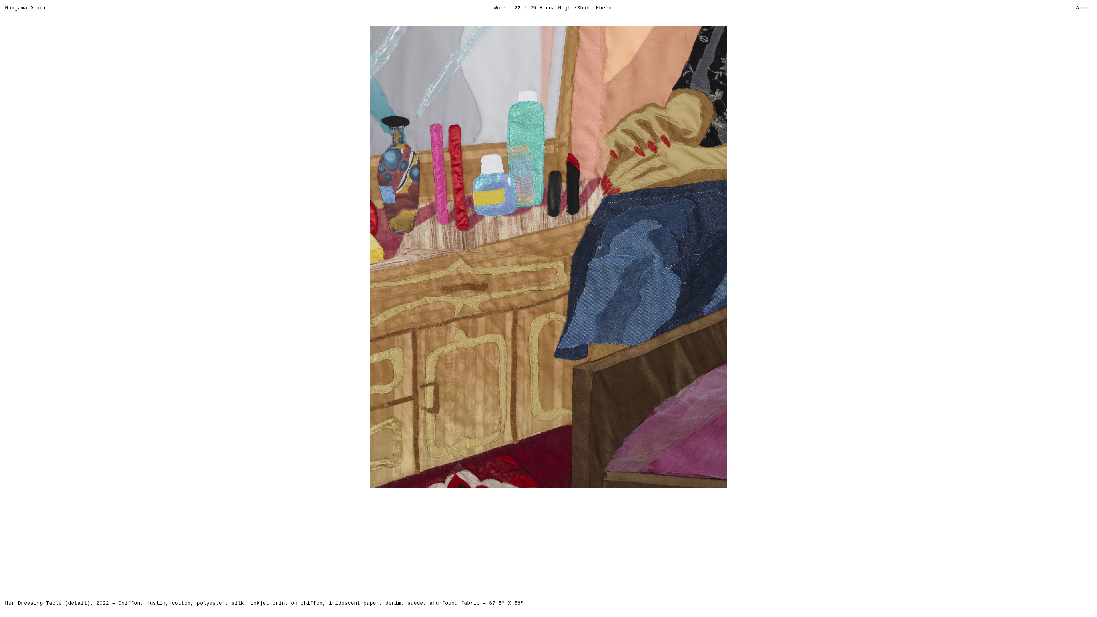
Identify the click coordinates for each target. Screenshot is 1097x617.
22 (519, 8)
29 (534, 8)
